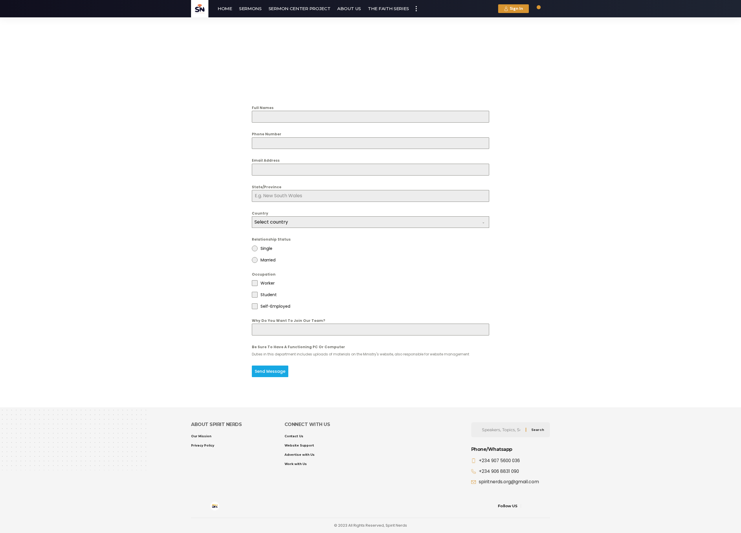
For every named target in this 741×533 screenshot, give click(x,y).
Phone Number (266, 134)
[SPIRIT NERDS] (199, 8)
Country (260, 213)
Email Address (266, 160)
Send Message (270, 371)
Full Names (263, 107)
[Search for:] (503, 429)
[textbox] (365, 222)
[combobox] (370, 222)
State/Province (266, 187)
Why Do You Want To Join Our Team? (288, 320)
